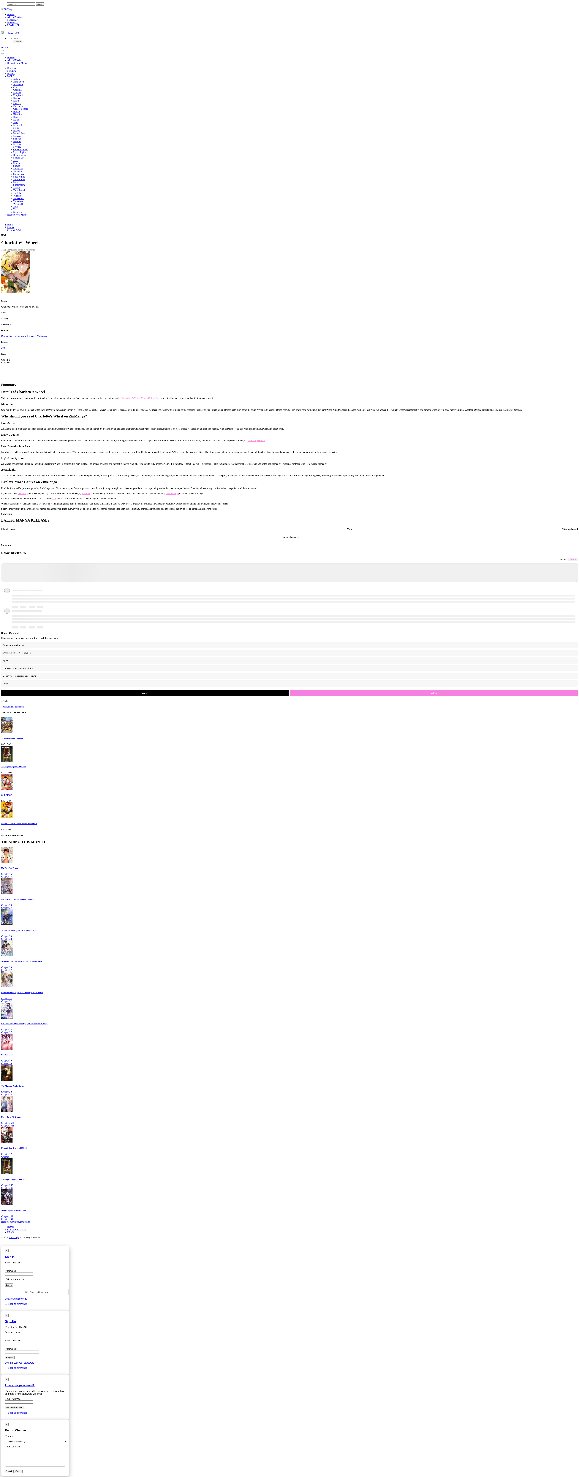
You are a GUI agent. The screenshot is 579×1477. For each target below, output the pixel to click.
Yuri (15, 209)
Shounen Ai (19, 174)
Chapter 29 (6, 936)
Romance (11, 68)
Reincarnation (20, 155)
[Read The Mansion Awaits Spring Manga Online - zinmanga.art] (7, 1080)
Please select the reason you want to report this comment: (29, 638)
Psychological (20, 152)
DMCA (11, 1232)
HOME (10, 14)
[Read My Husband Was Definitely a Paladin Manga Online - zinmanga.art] (7, 893)
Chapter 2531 (7, 1123)
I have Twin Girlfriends (11, 1117)
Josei (15, 122)
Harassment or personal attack (18, 668)
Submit (434, 693)
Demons (17, 92)
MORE (10, 76)
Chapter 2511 (7, 1125)
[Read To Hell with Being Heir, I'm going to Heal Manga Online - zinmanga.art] (7, 924)
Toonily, (22, 250)
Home (10, 224)
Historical (17, 114)
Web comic (18, 198)
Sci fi (15, 160)
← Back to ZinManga (16, 1304)
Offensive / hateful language (17, 652)
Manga (16, 130)
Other (6, 683)
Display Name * (13, 1332)
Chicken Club (7, 1055)
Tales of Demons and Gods (12, 738)
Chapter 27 (6, 908)
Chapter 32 (6, 1001)
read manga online (256, 440)
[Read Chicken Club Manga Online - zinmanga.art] (7, 1049)
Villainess (17, 195)
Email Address (13, 1399)
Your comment (12, 1446)
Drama (16, 98)
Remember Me (16, 1279)
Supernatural (19, 185)
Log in (8, 1362)
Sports (16, 182)
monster (17, 138)
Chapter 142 (7, 1216)
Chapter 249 (7, 1188)
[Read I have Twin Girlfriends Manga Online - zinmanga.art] (7, 1111)
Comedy (17, 87)
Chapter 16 (6, 874)
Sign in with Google (38, 1292)
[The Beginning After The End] (7, 761)
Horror (16, 117)
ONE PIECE (6, 795)
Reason (9, 1436)
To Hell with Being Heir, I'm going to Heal (19, 930)
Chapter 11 (6, 1156)
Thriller (16, 187)
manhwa (22, 493)
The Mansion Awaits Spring (12, 1086)
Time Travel (19, 190)
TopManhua (7, 706)
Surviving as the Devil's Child (13, 1210)
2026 (3, 348)
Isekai (16, 119)
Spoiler (6, 660)
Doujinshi (18, 95)
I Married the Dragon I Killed (14, 1148)
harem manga (172, 493)
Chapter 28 (6, 905)
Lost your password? (16, 1299)
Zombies (17, 212)
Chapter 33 (6, 998)
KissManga (30, 250)
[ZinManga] (7, 9)
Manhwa (11, 71)
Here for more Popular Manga (15, 1221)
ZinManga (14, 1237)
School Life (18, 157)
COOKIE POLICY (16, 1229)
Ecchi (16, 100)
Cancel (145, 693)
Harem (16, 111)
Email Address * (13, 1340)
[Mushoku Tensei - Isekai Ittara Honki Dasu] (7, 817)
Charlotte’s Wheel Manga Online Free (141, 398)
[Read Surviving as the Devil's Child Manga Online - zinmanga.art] (7, 1204)
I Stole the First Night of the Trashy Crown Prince (22, 993)
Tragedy (17, 193)
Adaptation (18, 81)
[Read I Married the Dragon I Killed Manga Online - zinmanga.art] (7, 1142)
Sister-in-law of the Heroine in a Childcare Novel (21, 961)
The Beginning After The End (13, 767)
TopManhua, (12, 250)
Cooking (17, 90)
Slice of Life (19, 176)
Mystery (17, 144)
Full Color (18, 106)
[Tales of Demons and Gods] (7, 732)
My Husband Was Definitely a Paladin (17, 899)
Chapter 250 (7, 1185)
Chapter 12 (6, 1154)
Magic (16, 128)
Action (16, 79)
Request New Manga (17, 63)
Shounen (17, 171)
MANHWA (13, 20)
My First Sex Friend (9, 868)
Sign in (10, 1256)
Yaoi (15, 206)
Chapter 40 (6, 1060)
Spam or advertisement (14, 645)
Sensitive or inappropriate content (19, 675)
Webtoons (18, 201)
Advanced (6, 47)
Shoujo (16, 166)
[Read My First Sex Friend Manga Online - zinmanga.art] (7, 862)
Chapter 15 (6, 876)
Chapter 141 (7, 1219)
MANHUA (12, 22)
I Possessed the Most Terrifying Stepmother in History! (24, 1024)
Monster (17, 136)
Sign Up (10, 1321)
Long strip (18, 125)
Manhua (11, 73)
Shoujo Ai (18, 168)
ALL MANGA (14, 17)
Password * (11, 1349)
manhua (86, 493)
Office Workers (20, 149)
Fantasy (17, 103)
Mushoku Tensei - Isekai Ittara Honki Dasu (19, 823)
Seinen (16, 163)
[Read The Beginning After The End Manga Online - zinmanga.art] (7, 1173)
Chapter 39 (6, 1063)
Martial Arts (19, 133)
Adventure (18, 84)
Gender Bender (20, 109)
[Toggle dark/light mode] (2, 31)
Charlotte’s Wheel (15, 230)
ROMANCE (13, 25)
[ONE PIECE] (7, 789)
